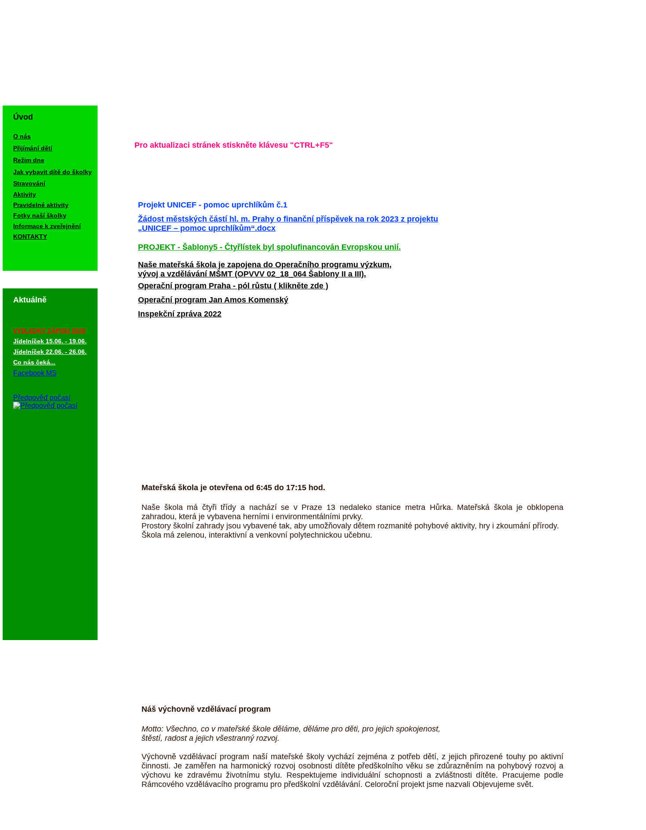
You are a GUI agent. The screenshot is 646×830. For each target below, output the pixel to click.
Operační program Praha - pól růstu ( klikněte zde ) (233, 285)
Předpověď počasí (41, 397)
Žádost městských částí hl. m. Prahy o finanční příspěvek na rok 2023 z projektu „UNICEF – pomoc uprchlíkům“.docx (288, 224)
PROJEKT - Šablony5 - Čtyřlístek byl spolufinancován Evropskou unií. (269, 247)
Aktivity (24, 194)
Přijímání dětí (32, 148)
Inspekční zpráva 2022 (179, 313)
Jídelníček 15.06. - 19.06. (50, 341)
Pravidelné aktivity (41, 204)
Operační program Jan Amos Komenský (213, 299)
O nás (22, 136)
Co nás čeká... (34, 362)
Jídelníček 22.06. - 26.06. (50, 351)
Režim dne (28, 160)
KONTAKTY (30, 236)
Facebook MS (35, 373)
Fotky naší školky (39, 215)
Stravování (29, 183)
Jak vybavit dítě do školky (52, 171)
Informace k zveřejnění (47, 225)
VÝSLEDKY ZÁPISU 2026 (49, 330)
